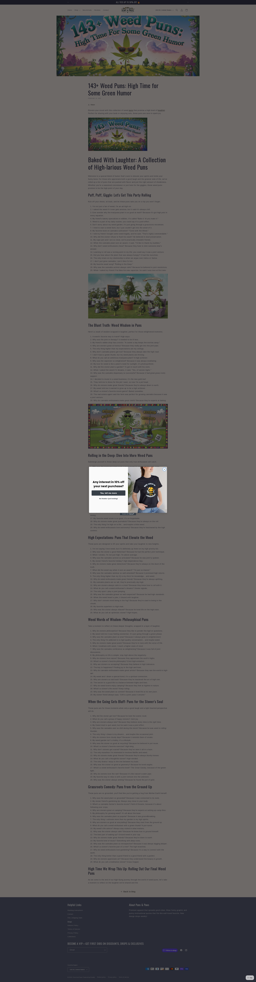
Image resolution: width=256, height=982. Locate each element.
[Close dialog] (164, 469)
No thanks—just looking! (108, 499)
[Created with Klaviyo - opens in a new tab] (128, 514)
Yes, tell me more (108, 493)
